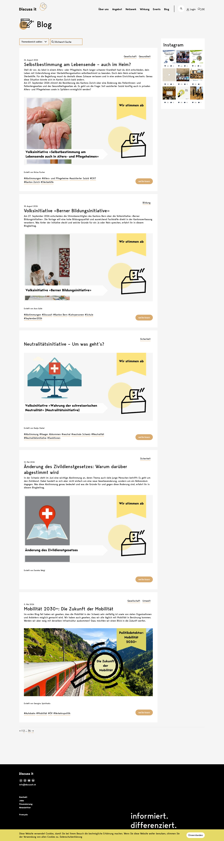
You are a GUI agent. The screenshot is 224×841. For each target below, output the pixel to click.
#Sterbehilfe (47, 182)
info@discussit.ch (27, 784)
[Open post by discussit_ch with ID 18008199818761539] (182, 56)
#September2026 (33, 318)
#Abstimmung (31, 434)
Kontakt (23, 797)
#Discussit (47, 314)
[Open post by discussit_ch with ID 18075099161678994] (182, 74)
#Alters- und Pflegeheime (55, 178)
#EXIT (93, 178)
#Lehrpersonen (76, 314)
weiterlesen (144, 181)
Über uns (103, 9)
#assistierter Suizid (79, 178)
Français (23, 814)
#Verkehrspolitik (61, 713)
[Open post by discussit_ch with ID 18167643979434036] (196, 74)
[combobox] (34, 41)
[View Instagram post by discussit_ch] (174, 61)
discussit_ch (169, 52)
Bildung (146, 202)
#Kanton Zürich (32, 182)
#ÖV (50, 713)
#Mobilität (41, 713)
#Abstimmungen (32, 178)
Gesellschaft (130, 56)
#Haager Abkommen (50, 434)
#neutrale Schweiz (80, 434)
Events (157, 9)
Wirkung (144, 9)
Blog (166, 9)
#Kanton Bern (60, 314)
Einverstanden (195, 835)
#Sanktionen (53, 438)
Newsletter (25, 807)
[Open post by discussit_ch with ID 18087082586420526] (182, 93)
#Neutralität (97, 434)
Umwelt (146, 600)
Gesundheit (144, 56)
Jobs (21, 800)
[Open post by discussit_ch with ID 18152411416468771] (196, 93)
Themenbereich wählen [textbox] (31, 42)
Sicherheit (145, 339)
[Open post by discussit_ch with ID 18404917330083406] (196, 56)
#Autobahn (29, 713)
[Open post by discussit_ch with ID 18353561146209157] (169, 93)
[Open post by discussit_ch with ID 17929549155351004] (169, 74)
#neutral (66, 434)
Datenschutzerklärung (71, 836)
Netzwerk (131, 9)
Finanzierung (25, 804)
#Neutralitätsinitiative (35, 438)
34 (29, 730)
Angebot (117, 9)
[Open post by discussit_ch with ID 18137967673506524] (169, 56)
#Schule (89, 314)
